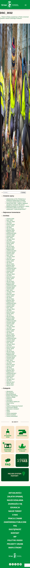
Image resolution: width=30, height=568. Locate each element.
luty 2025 (9, 245)
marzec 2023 (10, 278)
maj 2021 (9, 310)
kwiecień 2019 (10, 347)
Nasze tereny (10, 403)
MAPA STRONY (15, 547)
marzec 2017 (10, 383)
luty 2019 (9, 350)
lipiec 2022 (9, 290)
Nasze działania (15, 500)
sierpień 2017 (10, 376)
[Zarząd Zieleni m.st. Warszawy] (10, 7)
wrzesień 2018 (10, 357)
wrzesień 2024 (10, 252)
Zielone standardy (11, 413)
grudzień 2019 (10, 335)
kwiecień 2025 (10, 242)
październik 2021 (11, 303)
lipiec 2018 (9, 360)
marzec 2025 (10, 243)
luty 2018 (9, 367)
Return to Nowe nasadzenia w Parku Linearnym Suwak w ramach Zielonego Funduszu (14, 17)
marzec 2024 (10, 261)
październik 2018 (11, 356)
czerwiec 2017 (10, 379)
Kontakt (15, 533)
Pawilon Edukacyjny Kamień (14, 406)
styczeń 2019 (10, 351)
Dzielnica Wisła (10, 397)
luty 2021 (9, 315)
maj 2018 (9, 363)
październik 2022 (11, 286)
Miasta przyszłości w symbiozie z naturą (17, 206)
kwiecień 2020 (10, 329)
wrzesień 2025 (10, 234)
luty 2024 (9, 262)
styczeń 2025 (10, 246)
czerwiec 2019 (10, 344)
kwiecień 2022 (10, 294)
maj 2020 (9, 328)
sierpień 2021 (10, 306)
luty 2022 (9, 297)
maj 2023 (9, 275)
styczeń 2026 (10, 229)
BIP (15, 536)
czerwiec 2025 (10, 239)
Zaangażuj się (15, 504)
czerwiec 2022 (10, 291)
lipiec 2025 (9, 237)
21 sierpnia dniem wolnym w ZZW (16, 202)
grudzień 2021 (10, 300)
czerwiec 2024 (10, 256)
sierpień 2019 (10, 341)
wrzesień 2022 (10, 287)
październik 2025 (11, 233)
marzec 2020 (10, 331)
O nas (15, 514)
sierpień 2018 (10, 359)
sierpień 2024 (10, 253)
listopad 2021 (10, 302)
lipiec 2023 (9, 272)
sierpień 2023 (10, 271)
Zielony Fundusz (11, 414)
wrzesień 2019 (10, 340)
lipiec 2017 (9, 377)
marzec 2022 (10, 296)
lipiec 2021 (9, 307)
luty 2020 (9, 332)
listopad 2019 (10, 337)
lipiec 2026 (9, 220)
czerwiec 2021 (10, 309)
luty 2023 (9, 280)
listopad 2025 (10, 232)
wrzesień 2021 (10, 305)
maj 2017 (9, 380)
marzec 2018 (10, 366)
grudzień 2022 (10, 283)
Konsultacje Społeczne (13, 401)
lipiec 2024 (9, 255)
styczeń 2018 (10, 369)
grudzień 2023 (10, 265)
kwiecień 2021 (10, 312)
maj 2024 (9, 258)
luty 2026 (9, 227)
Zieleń (8, 412)
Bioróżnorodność (11, 394)
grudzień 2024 (10, 248)
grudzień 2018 (10, 353)
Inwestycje (9, 400)
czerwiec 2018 (10, 361)
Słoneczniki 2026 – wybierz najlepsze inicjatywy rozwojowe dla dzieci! (17, 204)
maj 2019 (9, 345)
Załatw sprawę (15, 496)
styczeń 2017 (10, 385)
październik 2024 (11, 251)
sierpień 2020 (10, 323)
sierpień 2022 (10, 288)
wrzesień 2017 (10, 375)
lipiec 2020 (9, 325)
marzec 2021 (10, 313)
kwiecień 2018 (10, 364)
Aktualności (9, 391)
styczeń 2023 (10, 281)
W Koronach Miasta (12, 407)
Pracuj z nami (15, 518)
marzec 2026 (10, 226)
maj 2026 (9, 223)
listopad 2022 (10, 284)
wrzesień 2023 (10, 270)
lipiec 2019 (9, 342)
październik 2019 (11, 338)
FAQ (15, 525)
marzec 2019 (10, 348)
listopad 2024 (10, 249)
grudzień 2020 (10, 318)
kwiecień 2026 (10, 224)
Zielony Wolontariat (11, 416)
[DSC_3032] (15, 107)
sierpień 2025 (10, 236)
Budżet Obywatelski (12, 395)
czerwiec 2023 (10, 274)
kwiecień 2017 (10, 382)
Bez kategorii (10, 393)
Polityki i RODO (15, 540)
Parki (7, 404)
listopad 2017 (10, 372)
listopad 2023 (10, 267)
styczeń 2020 (10, 334)
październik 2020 (11, 321)
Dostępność (15, 529)
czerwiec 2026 (10, 221)
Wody (8, 410)
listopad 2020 (10, 319)
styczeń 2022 (10, 299)
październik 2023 (11, 268)
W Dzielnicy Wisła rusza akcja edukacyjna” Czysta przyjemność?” (16, 208)
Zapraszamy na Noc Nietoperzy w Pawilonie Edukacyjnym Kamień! (16, 199)
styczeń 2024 (10, 264)
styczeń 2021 (10, 316)
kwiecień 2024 (10, 259)
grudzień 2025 (10, 230)
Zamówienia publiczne (15, 522)
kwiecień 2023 (10, 277)
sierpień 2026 (10, 218)
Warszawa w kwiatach (12, 409)
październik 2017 (11, 373)
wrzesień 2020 (10, 322)
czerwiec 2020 (10, 326)
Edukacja (9, 398)
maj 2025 (9, 240)
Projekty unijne (15, 544)
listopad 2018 (10, 354)
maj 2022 (9, 293)
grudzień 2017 (10, 370)
